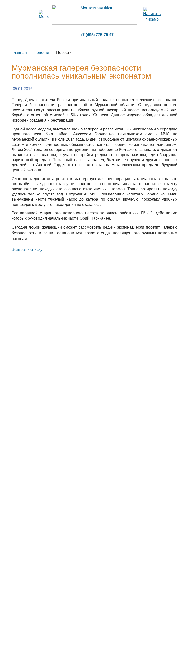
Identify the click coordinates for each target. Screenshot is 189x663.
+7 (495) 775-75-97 (97, 35)
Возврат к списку (27, 249)
